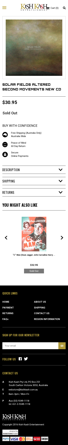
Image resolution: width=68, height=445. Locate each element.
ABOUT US (40, 301)
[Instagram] (26, 358)
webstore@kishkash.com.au (23, 389)
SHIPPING (39, 307)
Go (62, 345)
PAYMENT (8, 307)
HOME (5, 301)
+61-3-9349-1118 (21, 404)
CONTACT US (41, 313)
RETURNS (7, 313)
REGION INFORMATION (47, 319)
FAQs (5, 319)
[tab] (34, 170)
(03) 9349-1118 (21, 400)
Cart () (55, 8)
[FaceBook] (20, 358)
